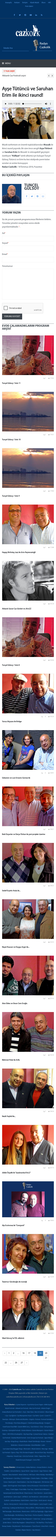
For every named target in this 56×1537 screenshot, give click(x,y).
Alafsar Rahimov (31, 1467)
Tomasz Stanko (6, 1526)
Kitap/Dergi (14, 1441)
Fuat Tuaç (30, 1489)
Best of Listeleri (39, 1412)
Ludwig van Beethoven (17, 1508)
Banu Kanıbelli (13, 1475)
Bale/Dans (30, 1412)
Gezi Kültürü (35, 1427)
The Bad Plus (40, 1522)
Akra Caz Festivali (34, 1408)
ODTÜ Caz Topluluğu (37, 1511)
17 (29, 1353)
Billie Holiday (40, 1475)
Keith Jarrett (43, 1500)
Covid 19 (47, 1416)
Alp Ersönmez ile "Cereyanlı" (13, 1225)
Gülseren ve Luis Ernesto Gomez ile (16, 778)
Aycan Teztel (25, 1471)
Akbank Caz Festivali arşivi (14, 76)
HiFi (49, 3)
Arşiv (24, 1412)
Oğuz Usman (49, 1511)
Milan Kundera (40, 1508)
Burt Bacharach (8, 1478)
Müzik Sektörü (36, 1449)
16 (23, 1353)
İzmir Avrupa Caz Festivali (35, 1438)
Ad (4, 233)
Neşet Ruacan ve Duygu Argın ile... (15, 947)
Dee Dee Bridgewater (34, 1482)
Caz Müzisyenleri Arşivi (24, 1416)
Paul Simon (28, 1515)
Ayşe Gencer (34, 1471)
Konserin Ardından (24, 1445)
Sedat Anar (36, 1519)
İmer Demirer (38, 1493)
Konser (43, 1441)
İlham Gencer (28, 1493)
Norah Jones (26, 1511)
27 (22, 1363)
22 (6, 1363)
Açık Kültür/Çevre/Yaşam (35, 1405)
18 (35, 1353)
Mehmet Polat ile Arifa (11, 1060)
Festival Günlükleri (47, 1419)
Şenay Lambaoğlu (46, 1519)
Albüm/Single (45, 1408)
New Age (45, 1449)
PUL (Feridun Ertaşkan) (27, 1452)
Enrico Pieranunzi (32, 1486)
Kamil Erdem (25, 1500)
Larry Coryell (43, 1504)
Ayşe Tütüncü (44, 1471)
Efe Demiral (45, 1482)
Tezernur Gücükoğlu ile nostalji (14, 1282)
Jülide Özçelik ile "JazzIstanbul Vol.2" (16, 1173)
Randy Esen (47, 1515)
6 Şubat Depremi (21, 1405)
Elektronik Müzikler (22, 1419)
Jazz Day (7, 1441)
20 (46, 1353)
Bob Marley (49, 1475)
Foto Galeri (29, 6)
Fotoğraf (47, 1423)
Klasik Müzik (34, 3)
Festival (37, 1419)
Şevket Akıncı (7, 1522)
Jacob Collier (48, 1493)
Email (5, 254)
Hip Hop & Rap (28, 1434)
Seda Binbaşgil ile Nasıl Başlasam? (22, 1519)
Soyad (5, 243)
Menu (8, 63)
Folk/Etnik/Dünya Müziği (35, 1423)
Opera (13, 1452)
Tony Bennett (16, 1526)
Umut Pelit (44, 1526)
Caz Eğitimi (12, 1416)
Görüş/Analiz (48, 1427)
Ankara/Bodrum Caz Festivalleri (12, 1412)
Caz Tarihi (36, 1416)
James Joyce (17, 1497)
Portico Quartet (38, 1515)
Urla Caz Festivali (28, 1456)
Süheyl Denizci (30, 1522)
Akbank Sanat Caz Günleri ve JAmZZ (16, 609)
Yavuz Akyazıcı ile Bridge (12, 722)
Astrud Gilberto (15, 1471)
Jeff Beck (25, 1497)
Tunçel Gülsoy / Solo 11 (11, 383)
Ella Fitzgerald (12, 1486)
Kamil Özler (34, 1500)
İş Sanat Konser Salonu (40, 1434)
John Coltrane (44, 1497)
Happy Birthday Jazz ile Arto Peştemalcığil (18, 552)
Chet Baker (44, 1478)
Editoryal (12, 1419)
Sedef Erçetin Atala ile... (11, 891)
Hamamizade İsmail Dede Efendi (13, 1493)
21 (46, 1358)
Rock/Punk (50, 1452)
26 (16, 1363)
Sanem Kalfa (6, 1519)
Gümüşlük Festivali (14, 1430)
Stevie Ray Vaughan (19, 1522)
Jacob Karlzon (8, 1497)
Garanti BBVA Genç (24, 1427)
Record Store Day (40, 1452)
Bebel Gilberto (23, 1475)
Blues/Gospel (50, 1412)
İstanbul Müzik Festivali (18, 1438)
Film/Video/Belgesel (20, 1423)
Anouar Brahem (42, 1467)
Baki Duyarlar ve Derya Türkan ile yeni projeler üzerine (23, 834)
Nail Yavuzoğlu (7, 1511)
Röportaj (10, 1456)
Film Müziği (9, 1423)
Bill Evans (32, 1475)
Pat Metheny (20, 1515)
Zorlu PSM (36, 1460)
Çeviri (42, 1416)
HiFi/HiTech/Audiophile (14, 1434)
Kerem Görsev (24, 1504)
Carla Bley (17, 1478)
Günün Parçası (48, 1430)
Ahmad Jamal (20, 1467)
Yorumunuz (7, 266)
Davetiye (5, 1419)
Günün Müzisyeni (37, 1430)
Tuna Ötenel (36, 1526)
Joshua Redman (15, 1500)
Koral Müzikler (36, 1445)
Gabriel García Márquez (42, 1489)
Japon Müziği (48, 1438)
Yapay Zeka (42, 1456)
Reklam (17, 3)
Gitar (41, 1427)
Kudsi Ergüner (34, 1504)
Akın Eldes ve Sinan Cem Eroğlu (14, 1004)
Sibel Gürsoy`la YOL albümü (13, 1338)
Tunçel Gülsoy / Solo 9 (11, 496)
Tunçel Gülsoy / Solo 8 (11, 665)
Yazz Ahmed (36, 1530)
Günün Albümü (26, 1430)
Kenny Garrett (14, 1504)
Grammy (4, 1430)
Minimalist (27, 1449)
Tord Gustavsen (26, 1526)
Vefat (36, 1456)
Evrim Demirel (44, 1486)
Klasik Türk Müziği (34, 1441)
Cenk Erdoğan (25, 1478)
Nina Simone (17, 1511)
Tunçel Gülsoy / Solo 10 (11, 440)
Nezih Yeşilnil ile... (9, 1116)
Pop (17, 1452)
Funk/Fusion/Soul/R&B (10, 1427)
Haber (4, 1434)
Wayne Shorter (26, 1530)
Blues (44, 3)
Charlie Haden (35, 1478)
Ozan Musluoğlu (9, 1515)
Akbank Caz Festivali (22, 1408)
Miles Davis (49, 1508)
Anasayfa (8, 3)
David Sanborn (21, 1482)
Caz (7, 1416)
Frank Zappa (14, 1489)
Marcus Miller (30, 1508)
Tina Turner (48, 1522)
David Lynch (12, 1482)
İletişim (25, 3)
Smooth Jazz (18, 1456)
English (31, 1419)
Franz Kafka (22, 1489)
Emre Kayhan (22, 1486)
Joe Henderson (33, 1497)
